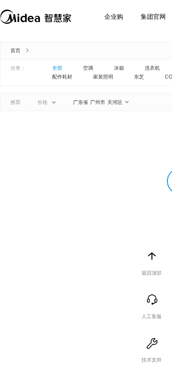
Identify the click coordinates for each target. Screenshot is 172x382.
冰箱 (119, 68)
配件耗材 (62, 77)
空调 (88, 68)
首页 (15, 50)
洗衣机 (152, 68)
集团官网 (153, 16)
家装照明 (103, 77)
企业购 (113, 16)
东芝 (139, 77)
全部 (57, 68)
